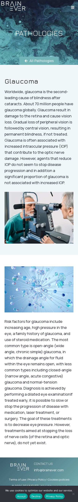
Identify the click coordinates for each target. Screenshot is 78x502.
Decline (36, 496)
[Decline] (73, 494)
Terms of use (17, 480)
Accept (21, 496)
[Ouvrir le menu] (72, 6)
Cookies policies (58, 480)
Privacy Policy (37, 480)
